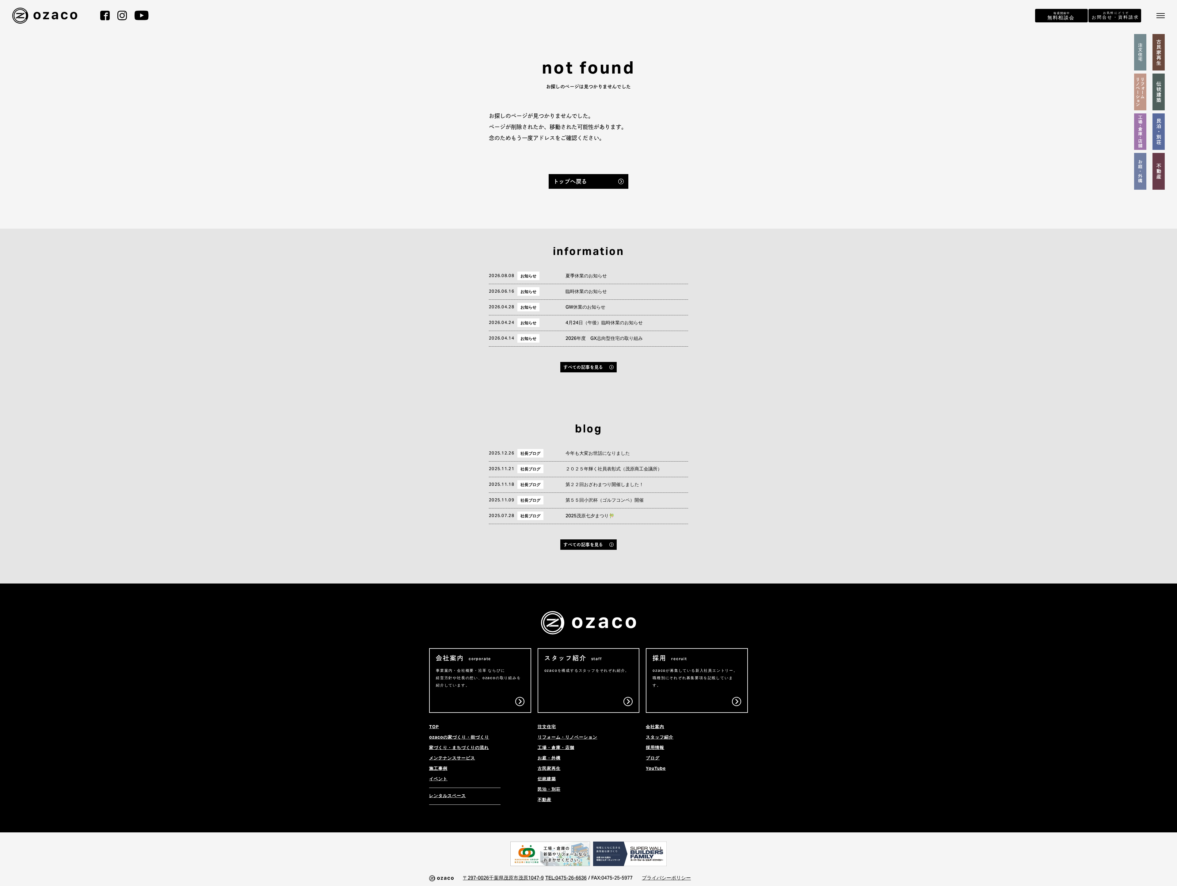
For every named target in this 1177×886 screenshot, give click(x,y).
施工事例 (438, 769)
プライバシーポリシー (666, 878)
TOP (434, 727)
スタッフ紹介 (659, 738)
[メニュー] (1160, 15)
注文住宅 (547, 727)
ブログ (653, 758)
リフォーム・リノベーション (567, 738)
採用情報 (655, 748)
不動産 (544, 800)
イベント (438, 779)
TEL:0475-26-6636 (566, 878)
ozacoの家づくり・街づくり (459, 738)
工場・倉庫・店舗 (556, 748)
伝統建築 (547, 779)
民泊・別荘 (549, 790)
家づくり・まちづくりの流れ (459, 748)
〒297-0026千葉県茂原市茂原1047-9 (503, 878)
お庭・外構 (549, 758)
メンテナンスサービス (452, 758)
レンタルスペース (447, 796)
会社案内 (655, 727)
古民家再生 (549, 769)
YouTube (656, 769)
